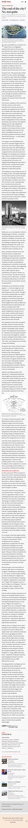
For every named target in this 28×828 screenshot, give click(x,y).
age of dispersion (17, 124)
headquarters (19, 537)
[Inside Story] (8, 2)
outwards (15, 249)
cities (6, 751)
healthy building (12, 511)
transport (15, 751)
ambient (6, 580)
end (6, 532)
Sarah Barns (5, 20)
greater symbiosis (16, 520)
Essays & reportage (7, 5)
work (19, 751)
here (21, 809)
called (11, 270)
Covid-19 (10, 751)
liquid (7, 582)
